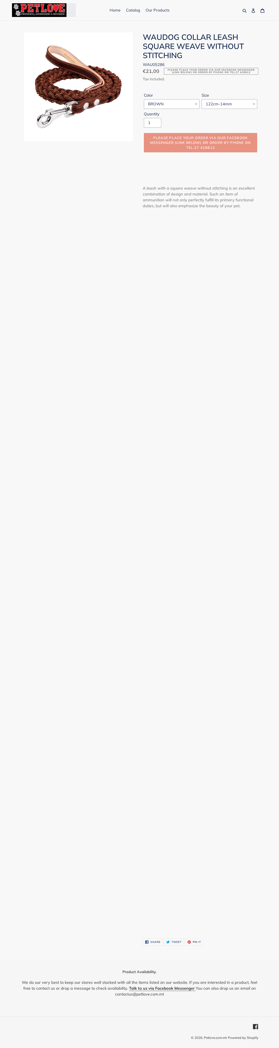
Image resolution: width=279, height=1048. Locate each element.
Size (205, 95)
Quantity (152, 113)
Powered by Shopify (243, 1038)
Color (148, 95)
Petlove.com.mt (215, 1038)
